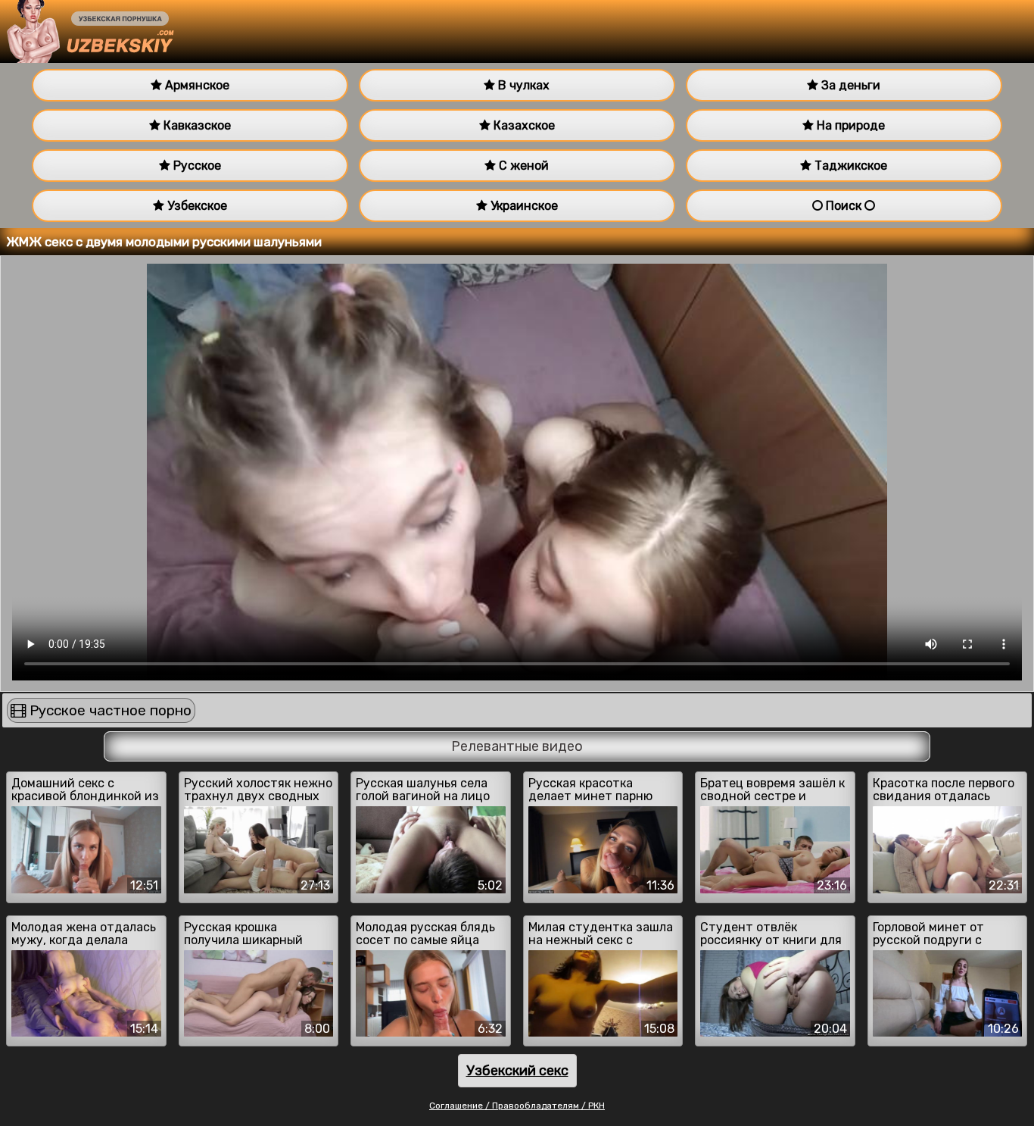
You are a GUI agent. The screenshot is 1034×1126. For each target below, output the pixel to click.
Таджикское (849, 165)
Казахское (523, 125)
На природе (849, 125)
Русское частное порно (109, 710)
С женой (522, 165)
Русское (195, 165)
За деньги (849, 85)
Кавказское (195, 125)
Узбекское (195, 206)
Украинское (522, 206)
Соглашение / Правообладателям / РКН (517, 1105)
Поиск (843, 206)
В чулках (522, 85)
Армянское (195, 85)
